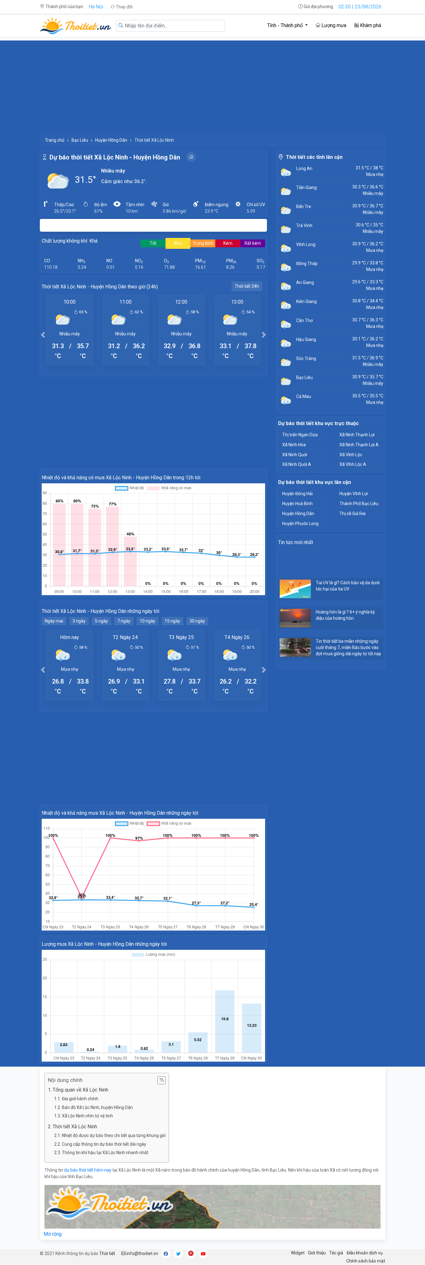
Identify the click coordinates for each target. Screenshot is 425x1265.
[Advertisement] (212, 84)
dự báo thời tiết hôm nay (87, 1170)
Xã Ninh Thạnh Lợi (357, 434)
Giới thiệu (317, 1252)
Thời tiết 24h (247, 286)
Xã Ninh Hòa (294, 444)
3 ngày (79, 620)
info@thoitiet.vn (142, 1253)
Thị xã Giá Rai (352, 513)
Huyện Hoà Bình (297, 503)
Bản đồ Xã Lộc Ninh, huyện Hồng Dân (97, 1107)
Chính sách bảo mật (365, 1260)
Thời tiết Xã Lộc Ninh (75, 1127)
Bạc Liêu (80, 140)
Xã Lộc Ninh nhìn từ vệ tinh (87, 1115)
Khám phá (370, 25)
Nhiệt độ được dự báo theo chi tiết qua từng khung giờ (114, 1135)
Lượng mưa (333, 25)
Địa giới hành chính (80, 1098)
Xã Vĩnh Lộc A (352, 464)
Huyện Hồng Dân (111, 140)
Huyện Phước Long (300, 523)
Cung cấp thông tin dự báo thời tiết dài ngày (104, 1144)
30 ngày (197, 620)
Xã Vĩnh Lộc (350, 454)
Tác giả (336, 1252)
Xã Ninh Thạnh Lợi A (359, 444)
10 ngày (147, 620)
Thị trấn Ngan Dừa (300, 434)
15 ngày (172, 620)
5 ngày (101, 620)
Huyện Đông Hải (297, 493)
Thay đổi (124, 6)
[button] (43, 334)
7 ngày (123, 620)
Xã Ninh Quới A (296, 464)
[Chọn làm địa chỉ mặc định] (191, 157)
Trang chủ (54, 140)
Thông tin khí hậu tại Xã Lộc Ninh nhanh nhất (105, 1152)
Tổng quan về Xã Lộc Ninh (80, 1090)
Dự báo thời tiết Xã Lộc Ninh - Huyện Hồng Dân (114, 157)
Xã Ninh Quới (294, 454)
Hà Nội (96, 7)
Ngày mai (54, 620)
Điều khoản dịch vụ (365, 1252)
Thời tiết (107, 1253)
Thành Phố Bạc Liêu (358, 503)
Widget (298, 1252)
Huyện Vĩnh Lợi (353, 493)
